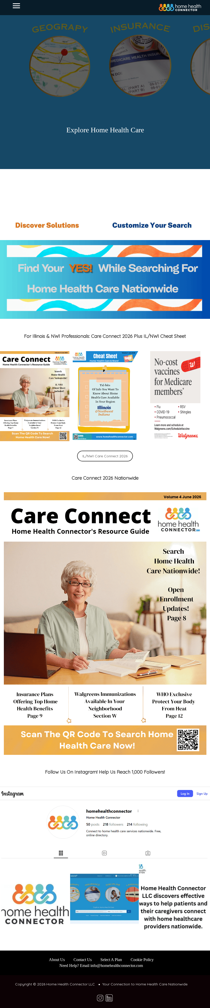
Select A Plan (111, 959)
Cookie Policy (142, 959)
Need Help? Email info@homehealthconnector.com (101, 965)
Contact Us (83, 959)
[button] (34, 396)
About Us (57, 959)
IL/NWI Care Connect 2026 (105, 456)
